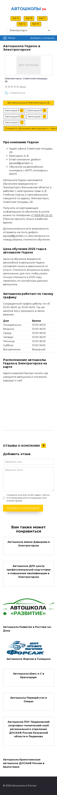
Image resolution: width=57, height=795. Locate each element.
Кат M (35, 23)
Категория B (35, 110)
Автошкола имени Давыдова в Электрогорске (28, 544)
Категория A (12, 110)
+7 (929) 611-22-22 (17, 93)
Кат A (15, 18)
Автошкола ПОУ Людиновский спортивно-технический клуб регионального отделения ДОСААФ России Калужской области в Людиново (29, 729)
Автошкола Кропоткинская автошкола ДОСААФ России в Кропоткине (23, 763)
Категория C (35, 116)
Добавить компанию (42, 38)
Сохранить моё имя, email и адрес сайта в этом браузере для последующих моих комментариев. (28, 498)
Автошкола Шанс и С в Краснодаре (28, 675)
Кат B (29, 18)
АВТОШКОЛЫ (26, 8)
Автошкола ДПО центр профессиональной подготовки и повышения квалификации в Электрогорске (28, 571)
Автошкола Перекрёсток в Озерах (28, 699)
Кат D (22, 23)
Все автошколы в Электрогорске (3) (28, 102)
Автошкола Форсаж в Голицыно (29, 659)
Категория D (12, 122)
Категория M (12, 116)
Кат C (42, 18)
